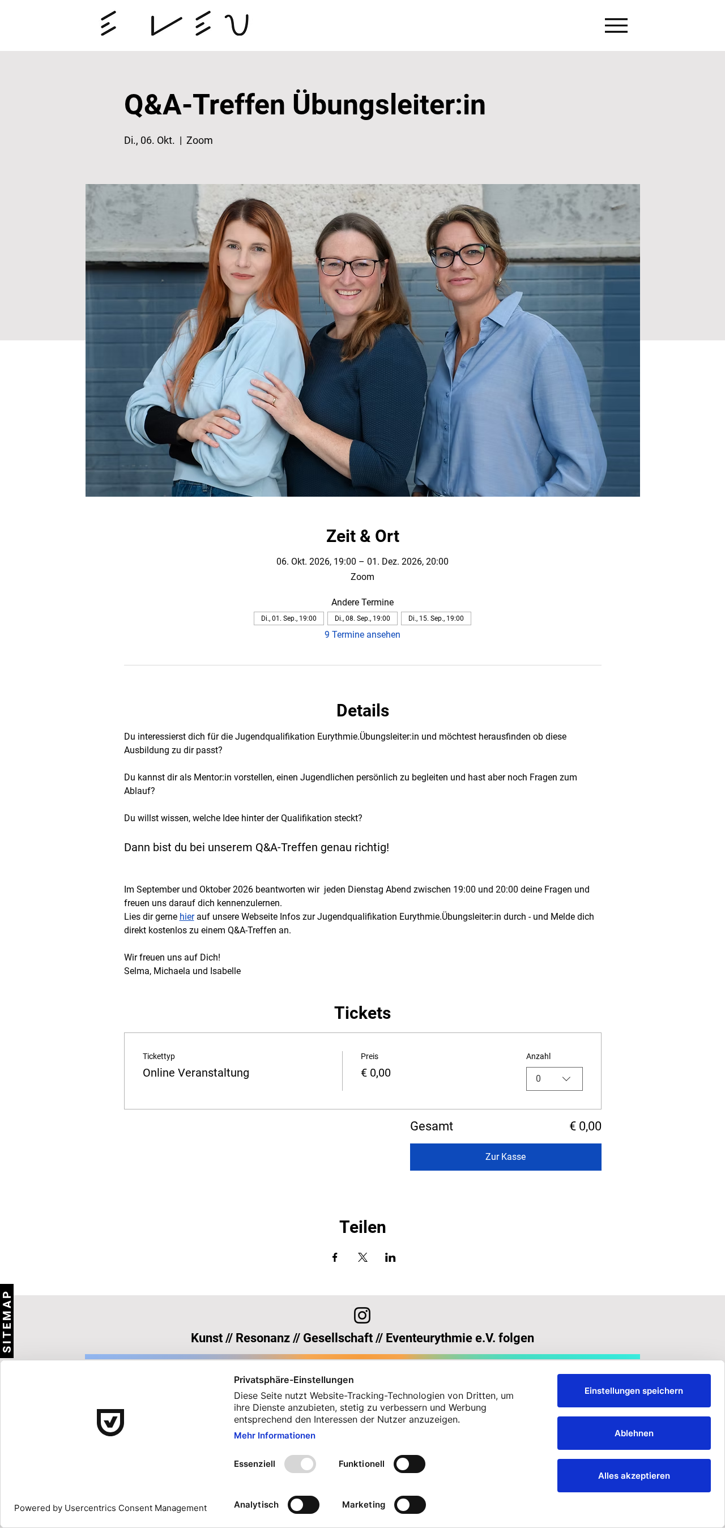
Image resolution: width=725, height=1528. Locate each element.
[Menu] (616, 25)
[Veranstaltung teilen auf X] (362, 1257)
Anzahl (538, 1056)
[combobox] (554, 1079)
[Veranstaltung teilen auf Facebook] (335, 1257)
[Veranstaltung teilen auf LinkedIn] (390, 1257)
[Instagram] (362, 1315)
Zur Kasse (505, 1156)
